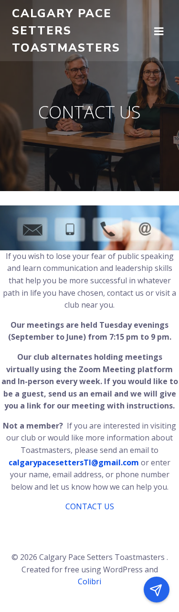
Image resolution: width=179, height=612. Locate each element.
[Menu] (159, 30)
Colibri (89, 581)
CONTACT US (89, 506)
